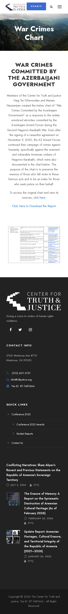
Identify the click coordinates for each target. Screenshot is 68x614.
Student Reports (25, 433)
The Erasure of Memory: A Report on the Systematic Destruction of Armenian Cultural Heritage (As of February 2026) (42, 503)
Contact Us (17, 443)
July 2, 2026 (18, 485)
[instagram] (30, 330)
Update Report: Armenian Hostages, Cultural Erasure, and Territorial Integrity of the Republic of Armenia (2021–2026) (42, 541)
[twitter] (20, 330)
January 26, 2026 (39, 556)
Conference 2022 (21, 414)
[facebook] (11, 330)
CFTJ (36, 485)
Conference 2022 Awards (30, 424)
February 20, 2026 (40, 518)
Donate (36, 6)
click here (39, 198)
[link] (34, 206)
